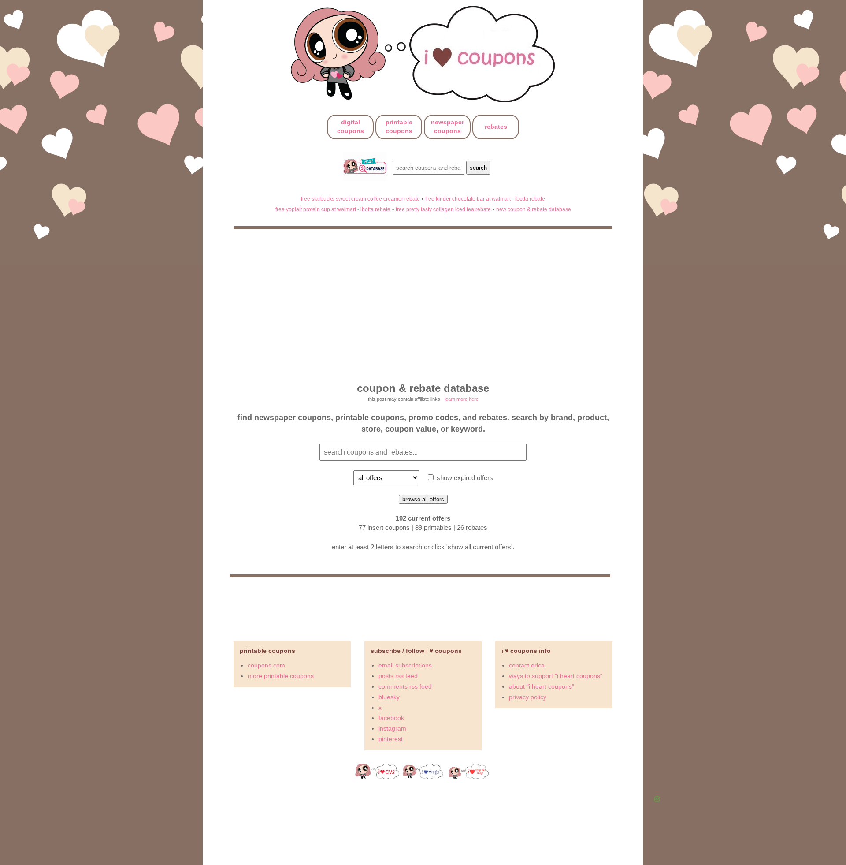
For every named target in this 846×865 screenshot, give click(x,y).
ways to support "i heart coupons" (555, 675)
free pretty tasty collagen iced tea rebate (443, 209)
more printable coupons (281, 675)
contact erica (527, 665)
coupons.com (266, 665)
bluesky (389, 697)
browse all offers (423, 499)
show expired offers (464, 477)
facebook (391, 717)
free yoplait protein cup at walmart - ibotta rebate (332, 209)
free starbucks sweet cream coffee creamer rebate (360, 198)
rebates (496, 126)
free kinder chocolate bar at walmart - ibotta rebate (485, 198)
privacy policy (527, 697)
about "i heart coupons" (541, 686)
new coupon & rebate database (533, 209)
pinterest (390, 738)
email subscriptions (405, 665)
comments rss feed (405, 686)
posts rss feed (398, 675)
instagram (392, 728)
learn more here (462, 399)
